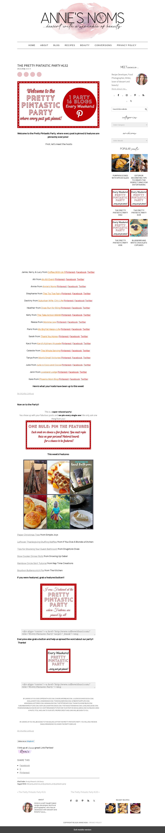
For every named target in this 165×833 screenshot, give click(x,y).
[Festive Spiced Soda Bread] (135, 808)
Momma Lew (49, 322)
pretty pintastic (46, 784)
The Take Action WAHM (49, 314)
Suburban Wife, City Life (50, 300)
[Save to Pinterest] (32, 74)
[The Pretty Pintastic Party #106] (120, 228)
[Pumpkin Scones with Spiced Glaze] (120, 163)
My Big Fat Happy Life (49, 329)
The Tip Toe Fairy (52, 293)
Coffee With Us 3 (56, 272)
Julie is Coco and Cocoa (49, 364)
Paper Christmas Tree (28, 534)
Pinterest (70, 272)
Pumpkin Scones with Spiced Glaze (120, 176)
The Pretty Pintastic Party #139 (138, 212)
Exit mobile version (82, 829)
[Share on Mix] (39, 74)
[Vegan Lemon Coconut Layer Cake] (110, 808)
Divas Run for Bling (50, 307)
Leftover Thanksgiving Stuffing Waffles (37, 541)
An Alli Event (48, 279)
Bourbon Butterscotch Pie (30, 570)
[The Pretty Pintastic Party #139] (139, 197)
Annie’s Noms (49, 286)
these (31, 747)
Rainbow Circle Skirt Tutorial (32, 563)
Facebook (81, 272)
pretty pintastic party (59, 784)
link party (30, 784)
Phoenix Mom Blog (48, 379)
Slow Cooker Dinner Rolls (30, 556)
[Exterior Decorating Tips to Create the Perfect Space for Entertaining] (139, 163)
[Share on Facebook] (19, 74)
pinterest (37, 784)
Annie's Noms (82, 19)
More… (43, 812)
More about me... (119, 88)
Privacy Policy (95, 823)
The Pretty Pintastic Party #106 (120, 242)
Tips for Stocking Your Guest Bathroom (37, 548)
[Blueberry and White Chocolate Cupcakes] (139, 228)
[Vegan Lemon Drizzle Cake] (123, 808)
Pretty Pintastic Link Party (35, 781)
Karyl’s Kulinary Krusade (49, 343)
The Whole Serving (50, 350)
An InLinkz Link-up (25, 393)
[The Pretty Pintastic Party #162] (120, 197)
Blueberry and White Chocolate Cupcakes (139, 242)
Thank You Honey (49, 336)
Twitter (91, 272)
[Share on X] (26, 74)
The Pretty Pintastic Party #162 (120, 212)
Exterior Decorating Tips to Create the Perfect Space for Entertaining (139, 180)
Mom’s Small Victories (49, 357)
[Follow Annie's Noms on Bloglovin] (26, 744)
